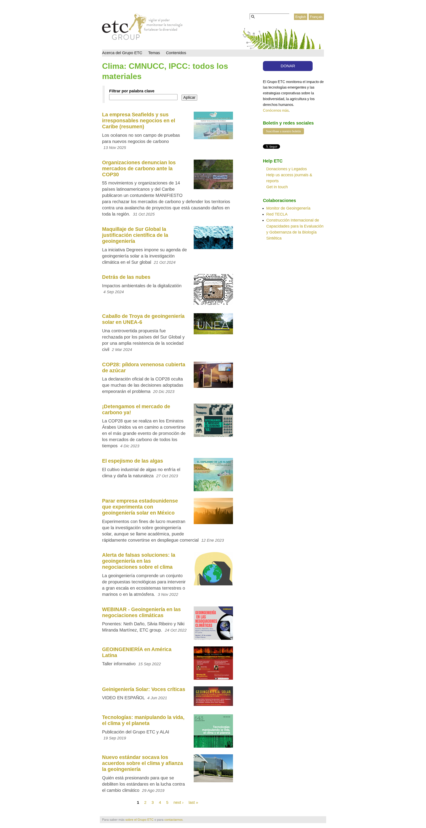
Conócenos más (276, 110)
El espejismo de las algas (132, 461)
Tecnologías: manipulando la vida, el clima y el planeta (143, 720)
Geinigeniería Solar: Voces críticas (143, 689)
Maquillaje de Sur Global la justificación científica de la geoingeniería (135, 235)
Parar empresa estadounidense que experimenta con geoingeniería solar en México (140, 507)
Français (316, 17)
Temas (154, 53)
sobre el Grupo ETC (139, 819)
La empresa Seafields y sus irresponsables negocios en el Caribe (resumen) (138, 120)
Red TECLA (277, 214)
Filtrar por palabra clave (131, 91)
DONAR (288, 66)
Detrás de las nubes (126, 277)
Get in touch (277, 187)
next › (178, 802)
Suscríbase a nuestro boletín (283, 131)
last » (193, 802)
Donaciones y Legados (286, 169)
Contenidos (176, 53)
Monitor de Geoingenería (288, 208)
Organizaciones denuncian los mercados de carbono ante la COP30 (139, 168)
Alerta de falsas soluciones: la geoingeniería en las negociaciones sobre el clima (138, 561)
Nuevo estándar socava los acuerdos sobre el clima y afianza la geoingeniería (142, 763)
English (300, 17)
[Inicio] (142, 28)
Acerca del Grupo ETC (122, 53)
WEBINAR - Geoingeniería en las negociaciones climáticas (141, 612)
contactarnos (173, 819)
